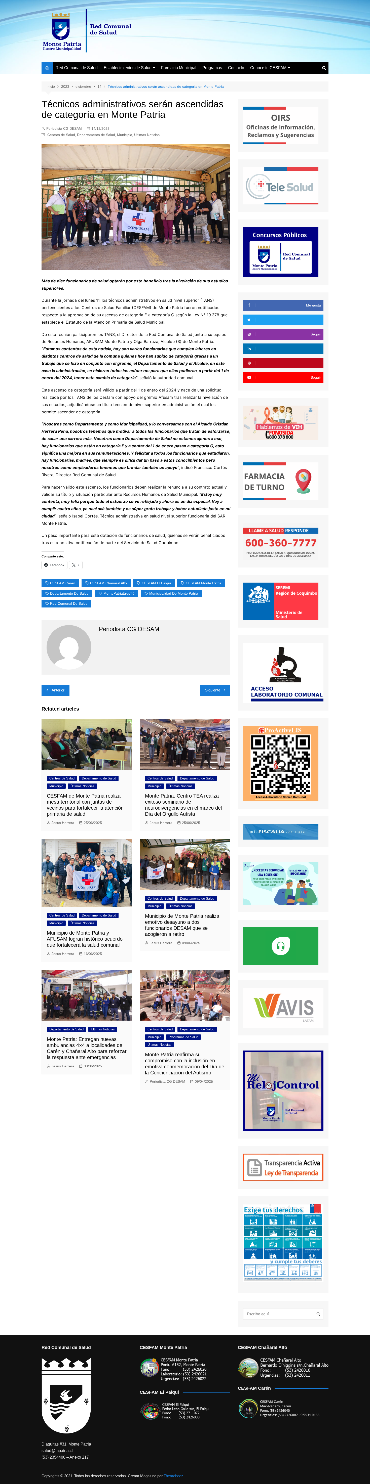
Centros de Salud (61, 135)
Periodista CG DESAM (64, 128)
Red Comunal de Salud (77, 68)
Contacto (236, 68)
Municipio (124, 135)
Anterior (58, 690)
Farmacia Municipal (178, 68)
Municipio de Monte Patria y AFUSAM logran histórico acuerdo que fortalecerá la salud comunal (85, 939)
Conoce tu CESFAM (268, 68)
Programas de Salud (183, 1037)
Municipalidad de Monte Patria (173, 593)
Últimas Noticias (147, 135)
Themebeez (173, 1476)
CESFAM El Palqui (156, 583)
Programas (212, 68)
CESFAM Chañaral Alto (108, 583)
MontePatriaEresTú (118, 593)
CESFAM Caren (62, 583)
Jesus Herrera (63, 823)
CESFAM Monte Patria (203, 583)
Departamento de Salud (96, 135)
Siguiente (212, 690)
